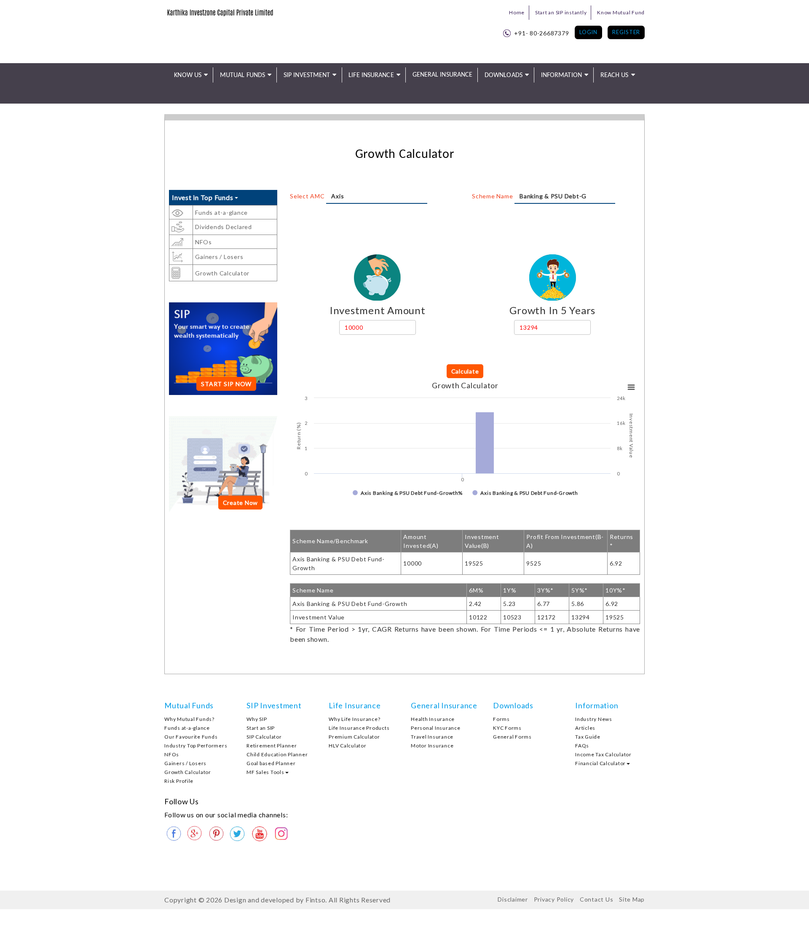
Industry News (593, 719)
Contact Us (596, 899)
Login (588, 32)
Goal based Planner (271, 763)
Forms (501, 719)
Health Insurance (433, 719)
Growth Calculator (222, 273)
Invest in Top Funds (203, 197)
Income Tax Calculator (603, 754)
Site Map (632, 899)
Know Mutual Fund (621, 12)
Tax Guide (587, 737)
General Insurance (443, 75)
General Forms (512, 737)
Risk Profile (178, 781)
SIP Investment (307, 75)
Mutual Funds (242, 75)
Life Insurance (371, 75)
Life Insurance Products (359, 728)
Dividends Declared (223, 226)
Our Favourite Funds (190, 737)
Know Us (187, 75)
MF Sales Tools (265, 772)
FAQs (582, 745)
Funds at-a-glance (221, 212)
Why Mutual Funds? (189, 719)
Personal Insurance (436, 728)
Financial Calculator (600, 763)
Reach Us (614, 75)
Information (561, 75)
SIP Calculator (264, 737)
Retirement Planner (271, 745)
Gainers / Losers (219, 256)
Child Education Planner (277, 754)
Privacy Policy (554, 899)
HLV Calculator (348, 745)
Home (517, 12)
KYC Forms (507, 728)
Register (626, 32)
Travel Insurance (432, 737)
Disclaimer (513, 899)
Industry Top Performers (195, 745)
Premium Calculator (354, 737)
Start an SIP (260, 728)
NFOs (203, 242)
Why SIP (256, 719)
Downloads (503, 75)
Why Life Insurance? (354, 719)
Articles (585, 728)
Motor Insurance (432, 745)
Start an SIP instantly (561, 12)
